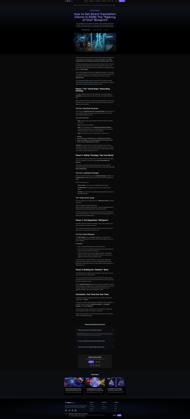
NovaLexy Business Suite (86, 82)
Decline (114, 415)
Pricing (109, 0)
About (115, 404)
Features (86, 0)
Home (77, 5)
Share (92, 361)
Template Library (85, 315)
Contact (115, 406)
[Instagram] (69, 410)
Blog (112, 0)
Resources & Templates (85, 5)
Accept (119, 415)
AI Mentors (104, 0)
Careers (103, 408)
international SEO (102, 191)
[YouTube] (75, 410)
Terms (115, 410)
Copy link (98, 361)
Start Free (122, 0)
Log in (116, 0)
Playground (91, 0)
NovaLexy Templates (81, 287)
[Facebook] (72, 410)
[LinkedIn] (66, 410)
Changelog (104, 406)
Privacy (115, 408)
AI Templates (97, 0)
